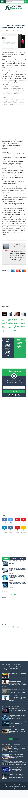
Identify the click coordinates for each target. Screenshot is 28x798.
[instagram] (14, 784)
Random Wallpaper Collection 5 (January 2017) (17, 667)
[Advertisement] (14, 123)
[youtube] (19, 784)
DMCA (11, 739)
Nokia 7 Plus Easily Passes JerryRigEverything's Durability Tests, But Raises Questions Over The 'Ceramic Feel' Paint (14, 683)
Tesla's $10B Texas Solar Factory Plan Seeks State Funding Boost (16, 756)
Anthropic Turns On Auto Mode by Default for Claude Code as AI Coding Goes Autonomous (17, 749)
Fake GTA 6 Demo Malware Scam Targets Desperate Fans (17, 709)
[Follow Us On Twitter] (12, 395)
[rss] (22, 784)
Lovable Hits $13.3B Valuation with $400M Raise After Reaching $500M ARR (17, 769)
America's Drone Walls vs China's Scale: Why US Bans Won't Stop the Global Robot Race (17, 562)
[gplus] (11, 784)
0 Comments (15, 30)
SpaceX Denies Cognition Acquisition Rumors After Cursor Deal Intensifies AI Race (16, 777)
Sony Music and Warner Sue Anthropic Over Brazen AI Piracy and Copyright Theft (17, 717)
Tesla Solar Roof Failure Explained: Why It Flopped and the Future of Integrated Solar (17, 762)
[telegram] (17, 784)
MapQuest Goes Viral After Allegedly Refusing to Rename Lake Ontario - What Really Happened (17, 576)
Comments (22, 558)
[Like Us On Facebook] (9, 395)
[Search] (26, 1)
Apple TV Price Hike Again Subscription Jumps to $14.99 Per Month (17, 731)
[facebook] (5, 784)
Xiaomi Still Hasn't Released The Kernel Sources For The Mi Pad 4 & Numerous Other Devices (17, 698)
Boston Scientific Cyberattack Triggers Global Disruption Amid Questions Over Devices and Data (17, 724)
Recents (6, 558)
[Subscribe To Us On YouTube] (18, 395)
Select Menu (2, 1)
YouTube (14, 558)
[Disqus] (14, 450)
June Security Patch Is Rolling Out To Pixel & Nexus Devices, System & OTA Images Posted (17, 691)
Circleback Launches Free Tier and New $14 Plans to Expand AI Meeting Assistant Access (17, 569)
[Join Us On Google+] (15, 395)
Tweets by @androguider (14, 626)
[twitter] (8, 784)
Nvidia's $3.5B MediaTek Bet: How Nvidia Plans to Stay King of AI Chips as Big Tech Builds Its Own (17, 584)
